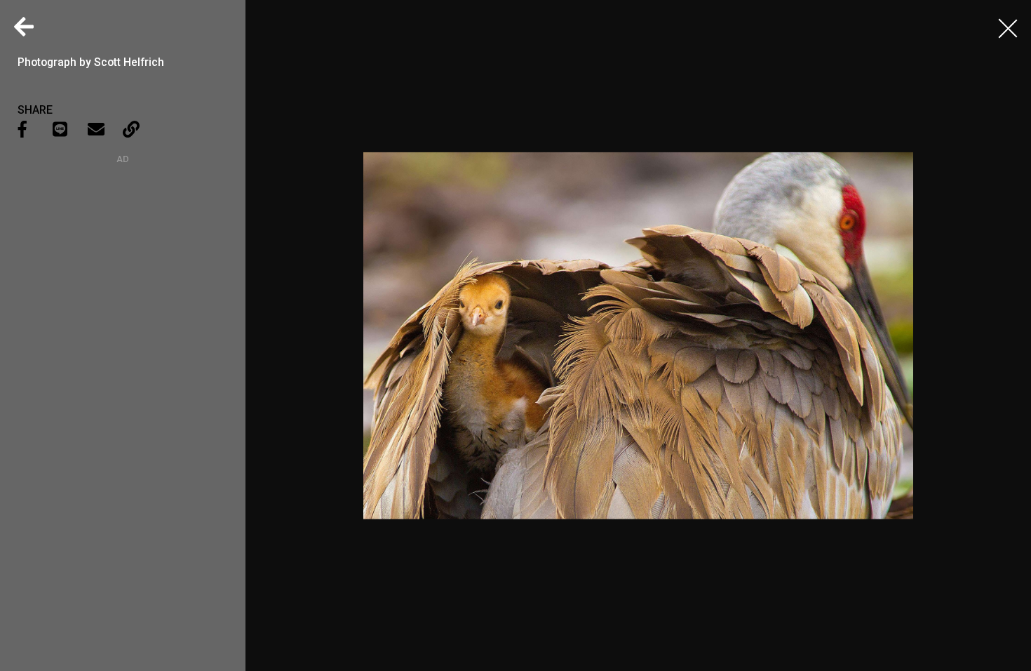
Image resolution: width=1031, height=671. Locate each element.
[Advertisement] (123, 252)
